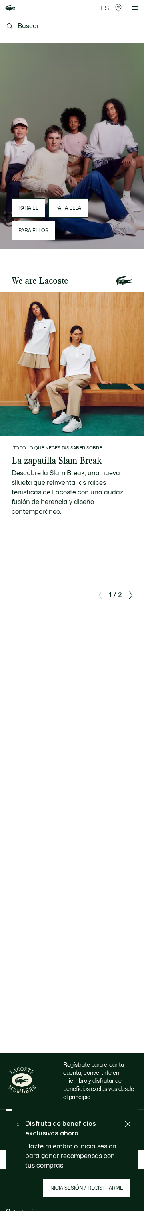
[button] (118, 8)
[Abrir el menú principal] (134, 8)
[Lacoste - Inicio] (10, 8)
